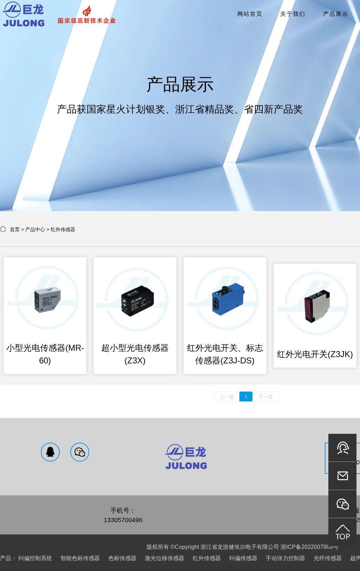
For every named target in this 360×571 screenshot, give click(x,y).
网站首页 (250, 14)
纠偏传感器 (243, 558)
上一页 (226, 397)
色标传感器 (122, 558)
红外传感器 (63, 229)
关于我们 (293, 14)
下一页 (265, 397)
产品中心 (35, 229)
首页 (15, 229)
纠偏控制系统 (35, 558)
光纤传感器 (328, 558)
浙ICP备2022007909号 (310, 547)
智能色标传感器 (80, 558)
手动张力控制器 (285, 558)
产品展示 (335, 14)
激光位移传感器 (164, 558)
